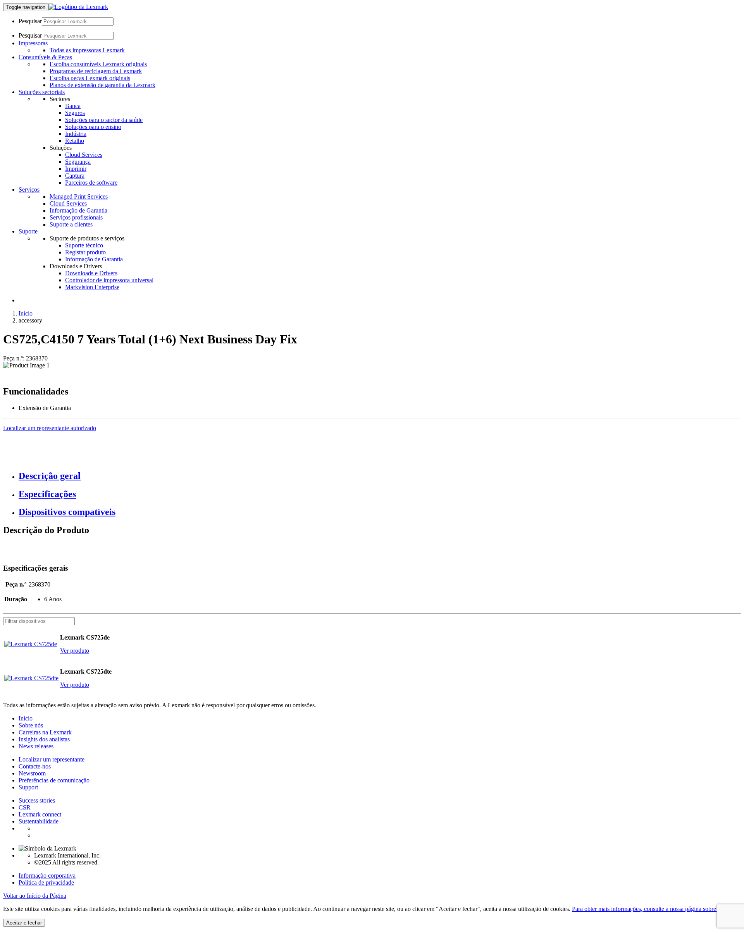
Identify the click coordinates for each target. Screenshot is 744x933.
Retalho (74, 140)
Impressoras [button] (33, 43)
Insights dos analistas (44, 739)
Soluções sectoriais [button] (42, 92)
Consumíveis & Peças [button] (45, 57)
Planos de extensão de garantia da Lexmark (102, 85)
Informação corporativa (47, 875)
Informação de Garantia (78, 210)
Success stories (37, 800)
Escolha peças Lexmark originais (90, 78)
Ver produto (74, 650)
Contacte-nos (35, 766)
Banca (73, 106)
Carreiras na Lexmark (45, 732)
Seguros (75, 113)
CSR (25, 807)
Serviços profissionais (76, 217)
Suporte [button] (28, 231)
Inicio (26, 313)
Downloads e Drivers (91, 273)
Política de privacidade (46, 882)
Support (28, 787)
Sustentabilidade (39, 821)
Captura (74, 175)
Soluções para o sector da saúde (104, 120)
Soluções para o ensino (93, 126)
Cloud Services (83, 154)
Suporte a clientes (71, 224)
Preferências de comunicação (54, 780)
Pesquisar (30, 21)
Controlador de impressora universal (109, 280)
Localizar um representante (51, 759)
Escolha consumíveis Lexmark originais (98, 64)
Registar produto (85, 252)
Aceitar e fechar (24, 923)
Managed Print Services (79, 196)
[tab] (380, 476)
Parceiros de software (91, 182)
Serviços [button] (29, 189)
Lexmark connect (40, 814)
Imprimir (75, 168)
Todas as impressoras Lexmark (87, 50)
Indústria (75, 133)
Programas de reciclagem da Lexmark (96, 71)
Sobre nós (31, 725)
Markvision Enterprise (92, 287)
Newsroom (32, 773)
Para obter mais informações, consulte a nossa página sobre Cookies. (655, 909)
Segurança (78, 161)
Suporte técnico (84, 245)
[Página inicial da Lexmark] (78, 6)
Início (26, 718)
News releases (36, 746)
